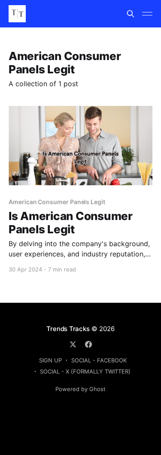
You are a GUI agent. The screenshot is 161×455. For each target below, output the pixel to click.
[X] (73, 344)
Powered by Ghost (80, 389)
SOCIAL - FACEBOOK (99, 360)
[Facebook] (88, 344)
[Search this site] (130, 14)
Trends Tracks (67, 329)
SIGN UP (50, 360)
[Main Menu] (147, 13)
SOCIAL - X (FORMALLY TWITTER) (85, 371)
